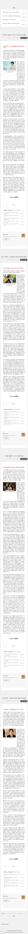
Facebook (14, 932)
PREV (2, 913)
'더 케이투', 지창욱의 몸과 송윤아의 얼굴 (10, 23)
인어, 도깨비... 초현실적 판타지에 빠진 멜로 (11, 15)
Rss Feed (6, 932)
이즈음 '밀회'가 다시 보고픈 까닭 (9, 19)
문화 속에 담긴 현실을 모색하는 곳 (10, 236)
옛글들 (5, 210)
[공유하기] (7, 205)
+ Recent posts (4, 924)
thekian (5, 234)
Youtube (18, 932)
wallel (20, 930)
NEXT (14, 916)
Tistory (12, 930)
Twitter (11, 932)
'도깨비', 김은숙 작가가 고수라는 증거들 (10, 12)
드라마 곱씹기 (10, 210)
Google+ (21, 932)
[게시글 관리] (9, 205)
